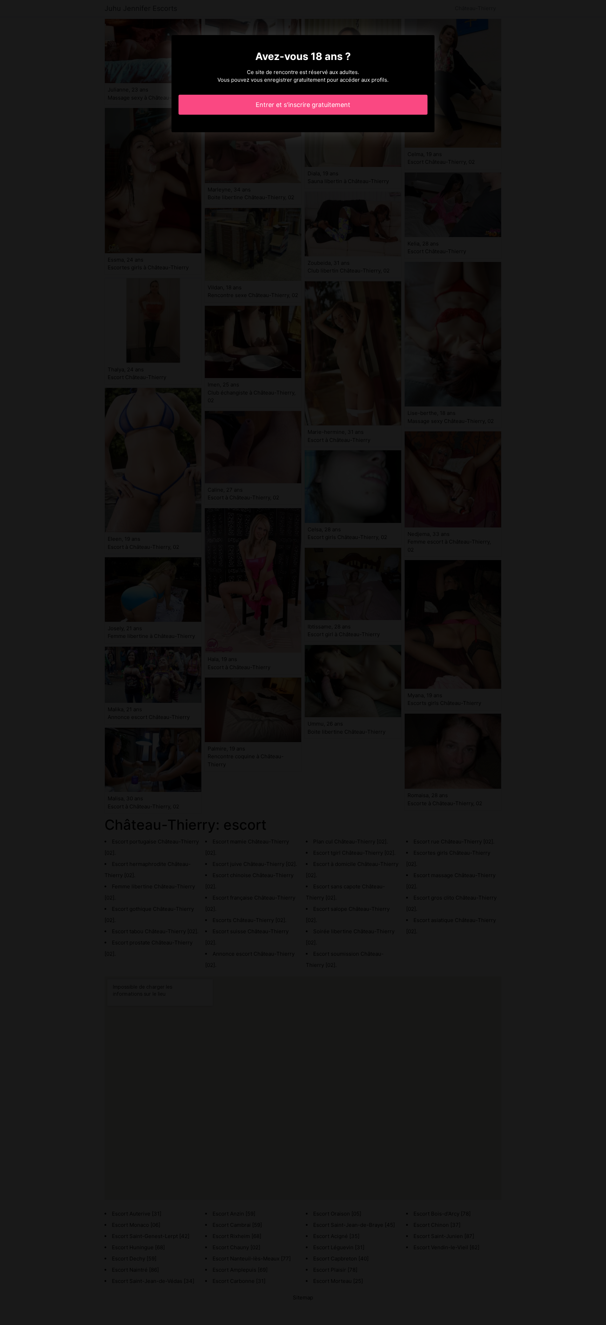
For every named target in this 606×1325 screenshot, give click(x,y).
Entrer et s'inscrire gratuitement (303, 104)
